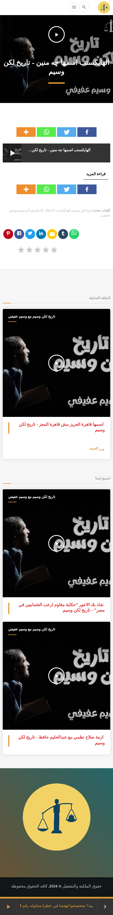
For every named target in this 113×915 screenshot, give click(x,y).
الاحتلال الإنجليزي (43, 211)
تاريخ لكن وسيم (83, 211)
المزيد (94, 449)
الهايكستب (63, 211)
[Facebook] (87, 132)
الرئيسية (24, 211)
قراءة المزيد (96, 175)
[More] (26, 132)
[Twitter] (66, 132)
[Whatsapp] (46, 132)
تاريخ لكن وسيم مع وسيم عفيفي (31, 317)
